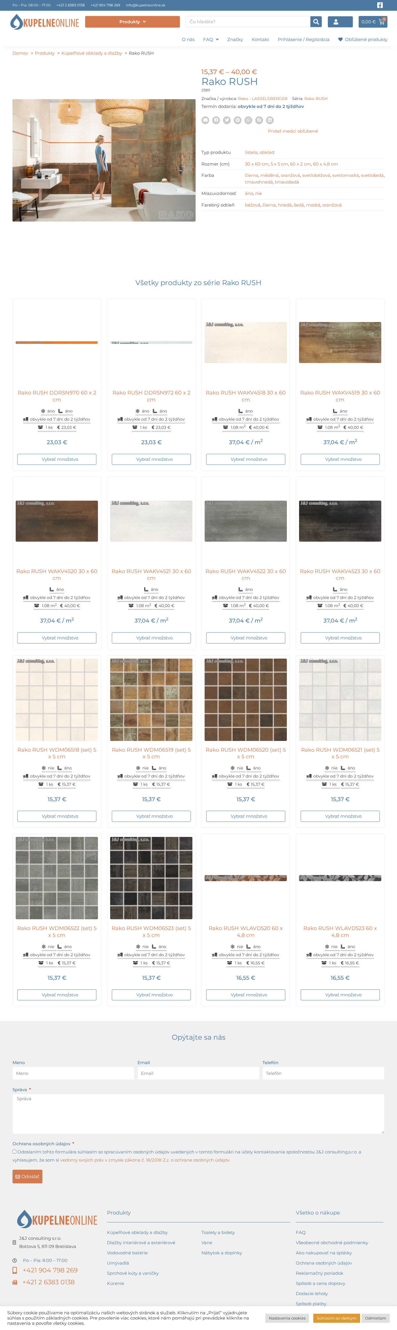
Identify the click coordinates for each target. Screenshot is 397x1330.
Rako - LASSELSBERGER (262, 98)
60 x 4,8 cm (325, 164)
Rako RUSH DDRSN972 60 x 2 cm (151, 396)
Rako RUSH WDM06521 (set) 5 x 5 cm (340, 753)
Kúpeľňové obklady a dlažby (137, 1232)
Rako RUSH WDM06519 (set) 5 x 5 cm (151, 753)
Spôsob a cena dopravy (320, 1283)
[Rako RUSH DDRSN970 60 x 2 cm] (57, 342)
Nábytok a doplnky (221, 1253)
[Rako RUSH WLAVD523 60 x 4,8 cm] (340, 878)
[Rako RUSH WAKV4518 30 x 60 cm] (246, 342)
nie (258, 193)
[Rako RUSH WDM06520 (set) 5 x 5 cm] (246, 700)
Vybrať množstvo (60, 459)
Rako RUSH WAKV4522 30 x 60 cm (245, 574)
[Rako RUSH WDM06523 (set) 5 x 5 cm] (151, 878)
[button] (205, 120)
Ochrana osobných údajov (41, 1143)
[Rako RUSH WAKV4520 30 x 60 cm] (57, 521)
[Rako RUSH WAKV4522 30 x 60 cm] (246, 521)
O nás (188, 39)
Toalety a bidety (218, 1232)
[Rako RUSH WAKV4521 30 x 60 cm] (151, 521)
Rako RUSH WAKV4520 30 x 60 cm (56, 574)
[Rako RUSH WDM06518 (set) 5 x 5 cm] (57, 700)
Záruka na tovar (313, 1314)
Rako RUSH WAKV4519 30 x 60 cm (340, 396)
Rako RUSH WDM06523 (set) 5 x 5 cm (151, 931)
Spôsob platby (311, 1303)
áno (249, 193)
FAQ (208, 39)
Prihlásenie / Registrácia (304, 39)
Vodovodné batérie (127, 1253)
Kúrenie (115, 1283)
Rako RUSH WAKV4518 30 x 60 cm (246, 396)
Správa (20, 1089)
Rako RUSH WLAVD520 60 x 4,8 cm (246, 931)
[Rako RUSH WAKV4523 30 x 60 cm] (340, 521)
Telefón (270, 1062)
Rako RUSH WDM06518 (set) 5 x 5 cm (56, 753)
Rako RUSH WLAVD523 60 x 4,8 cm (340, 931)
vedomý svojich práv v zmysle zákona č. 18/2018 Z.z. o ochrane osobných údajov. (145, 1160)
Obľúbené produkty (365, 39)
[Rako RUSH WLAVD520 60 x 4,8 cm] (246, 878)
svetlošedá (372, 175)
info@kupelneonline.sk (145, 5)
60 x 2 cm (300, 164)
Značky (235, 39)
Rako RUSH (316, 98)
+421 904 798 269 (105, 5)
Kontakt (260, 39)
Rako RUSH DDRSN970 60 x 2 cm (57, 396)
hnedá (285, 205)
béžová (252, 205)
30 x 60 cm (257, 164)
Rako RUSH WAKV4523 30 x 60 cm (340, 574)
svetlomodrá (345, 175)
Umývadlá (118, 1263)
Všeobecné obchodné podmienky (332, 1242)
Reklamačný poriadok (319, 1273)
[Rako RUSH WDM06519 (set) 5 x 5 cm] (151, 700)
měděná (269, 175)
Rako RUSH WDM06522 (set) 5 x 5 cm (56, 931)
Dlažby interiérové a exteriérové (141, 1242)
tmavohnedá (259, 182)
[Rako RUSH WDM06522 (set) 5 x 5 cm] (57, 878)
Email (143, 1062)
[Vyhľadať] (316, 21)
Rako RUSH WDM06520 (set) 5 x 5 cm (246, 753)
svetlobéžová (316, 175)
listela (251, 152)
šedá (299, 205)
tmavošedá (287, 182)
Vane (206, 1242)
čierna (251, 175)
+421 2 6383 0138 (70, 5)
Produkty (129, 21)
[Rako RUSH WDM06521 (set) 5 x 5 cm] (340, 700)
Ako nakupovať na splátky (324, 1253)
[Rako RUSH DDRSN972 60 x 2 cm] (151, 342)
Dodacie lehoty (312, 1293)
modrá (313, 205)
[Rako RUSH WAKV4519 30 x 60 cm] (340, 342)
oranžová (290, 175)
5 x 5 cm (279, 164)
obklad (267, 152)
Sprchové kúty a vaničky (133, 1273)
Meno (18, 1062)
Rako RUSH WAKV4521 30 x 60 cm (151, 574)
